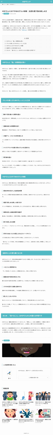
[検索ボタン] (51, 1)
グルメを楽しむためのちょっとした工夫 (16, 43)
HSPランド (26, 1)
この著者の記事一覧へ (34, 377)
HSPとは (24, 30)
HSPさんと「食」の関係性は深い (15, 41)
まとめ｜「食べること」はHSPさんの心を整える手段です (21, 50)
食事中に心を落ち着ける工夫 (14, 48)
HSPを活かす (6, 13)
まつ (9, 378)
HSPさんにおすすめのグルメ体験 (15, 46)
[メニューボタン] (1, 1)
